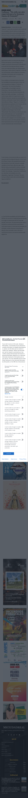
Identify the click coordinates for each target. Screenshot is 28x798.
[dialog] (14, 399)
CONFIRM (8, 453)
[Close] (24, 339)
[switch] (22, 370)
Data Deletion (5, 459)
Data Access (14, 459)
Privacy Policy (22, 459)
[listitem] (14, 367)
